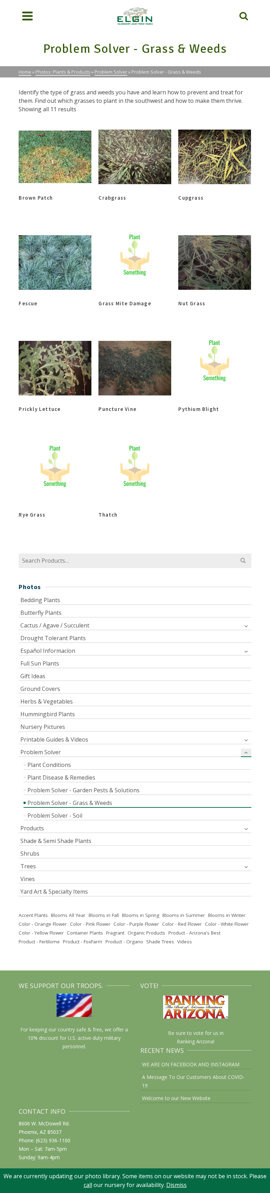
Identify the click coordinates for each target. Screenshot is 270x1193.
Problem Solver (40, 752)
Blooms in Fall (104, 915)
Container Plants (85, 933)
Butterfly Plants (41, 613)
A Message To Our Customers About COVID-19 (193, 1081)
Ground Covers (40, 689)
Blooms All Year (68, 915)
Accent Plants (33, 915)
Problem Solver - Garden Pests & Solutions (83, 790)
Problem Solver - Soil (54, 815)
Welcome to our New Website (176, 1098)
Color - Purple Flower (136, 924)
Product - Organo (124, 941)
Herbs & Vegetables (46, 701)
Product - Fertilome (39, 941)
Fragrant (115, 933)
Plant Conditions (49, 765)
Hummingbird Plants (47, 714)
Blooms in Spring (140, 915)
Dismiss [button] (176, 1185)
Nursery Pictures (42, 727)
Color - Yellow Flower (41, 933)
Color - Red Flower (182, 924)
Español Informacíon (47, 651)
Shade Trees (160, 941)
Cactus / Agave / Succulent (54, 625)
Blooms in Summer (183, 915)
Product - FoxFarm (82, 941)
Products (32, 828)
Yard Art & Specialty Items (54, 891)
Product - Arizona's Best (194, 933)
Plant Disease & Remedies (61, 777)
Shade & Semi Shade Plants (55, 841)
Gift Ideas (32, 676)
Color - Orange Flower (43, 924)
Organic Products (146, 933)
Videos (184, 941)
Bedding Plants (40, 600)
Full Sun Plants (39, 663)
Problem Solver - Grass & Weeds (69, 803)
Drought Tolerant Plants (53, 638)
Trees (28, 866)
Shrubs (29, 853)
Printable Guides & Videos (54, 739)
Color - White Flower (227, 924)
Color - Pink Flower (90, 924)
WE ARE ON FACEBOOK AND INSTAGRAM (190, 1064)
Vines (27, 879)
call (88, 1185)
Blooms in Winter (226, 915)
